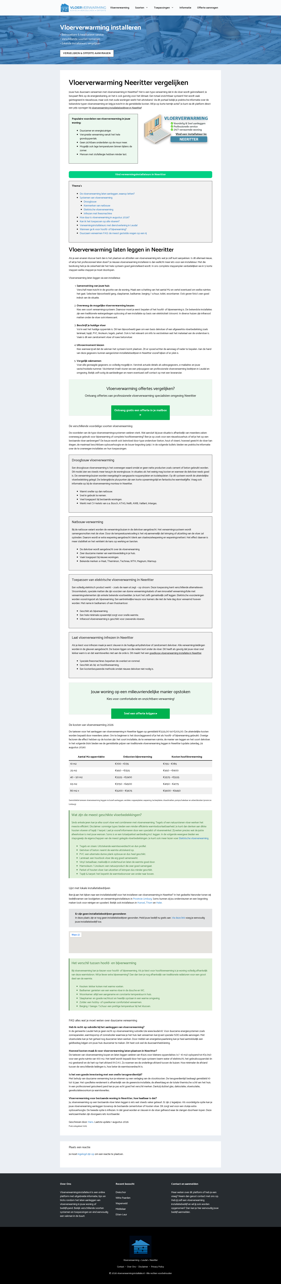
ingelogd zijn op (86, 1154)
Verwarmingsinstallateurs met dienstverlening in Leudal (108, 225)
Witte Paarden (123, 1198)
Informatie (185, 8)
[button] (140, 174)
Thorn (149, 903)
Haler (159, 903)
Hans (90, 1122)
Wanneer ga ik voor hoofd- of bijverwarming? (103, 229)
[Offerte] (176, 129)
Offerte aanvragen (207, 8)
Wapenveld (121, 1203)
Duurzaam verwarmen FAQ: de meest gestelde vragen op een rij (113, 233)
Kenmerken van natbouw (97, 205)
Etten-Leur (121, 1214)
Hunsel (141, 903)
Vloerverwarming (119, 8)
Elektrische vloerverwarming (98, 209)
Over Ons (131, 1267)
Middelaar (121, 1209)
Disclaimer (143, 1267)
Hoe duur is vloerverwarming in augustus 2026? (105, 217)
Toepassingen (162, 8)
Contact (120, 1267)
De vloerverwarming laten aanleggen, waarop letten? (107, 194)
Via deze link (179, 918)
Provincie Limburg (142, 899)
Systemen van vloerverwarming (96, 198)
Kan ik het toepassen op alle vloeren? (100, 221)
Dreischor (121, 1192)
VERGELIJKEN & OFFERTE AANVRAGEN (87, 53)
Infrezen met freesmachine (98, 213)
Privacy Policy (157, 1267)
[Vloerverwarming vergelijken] (83, 7)
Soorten (139, 8)
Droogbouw (90, 202)
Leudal (144, 1260)
